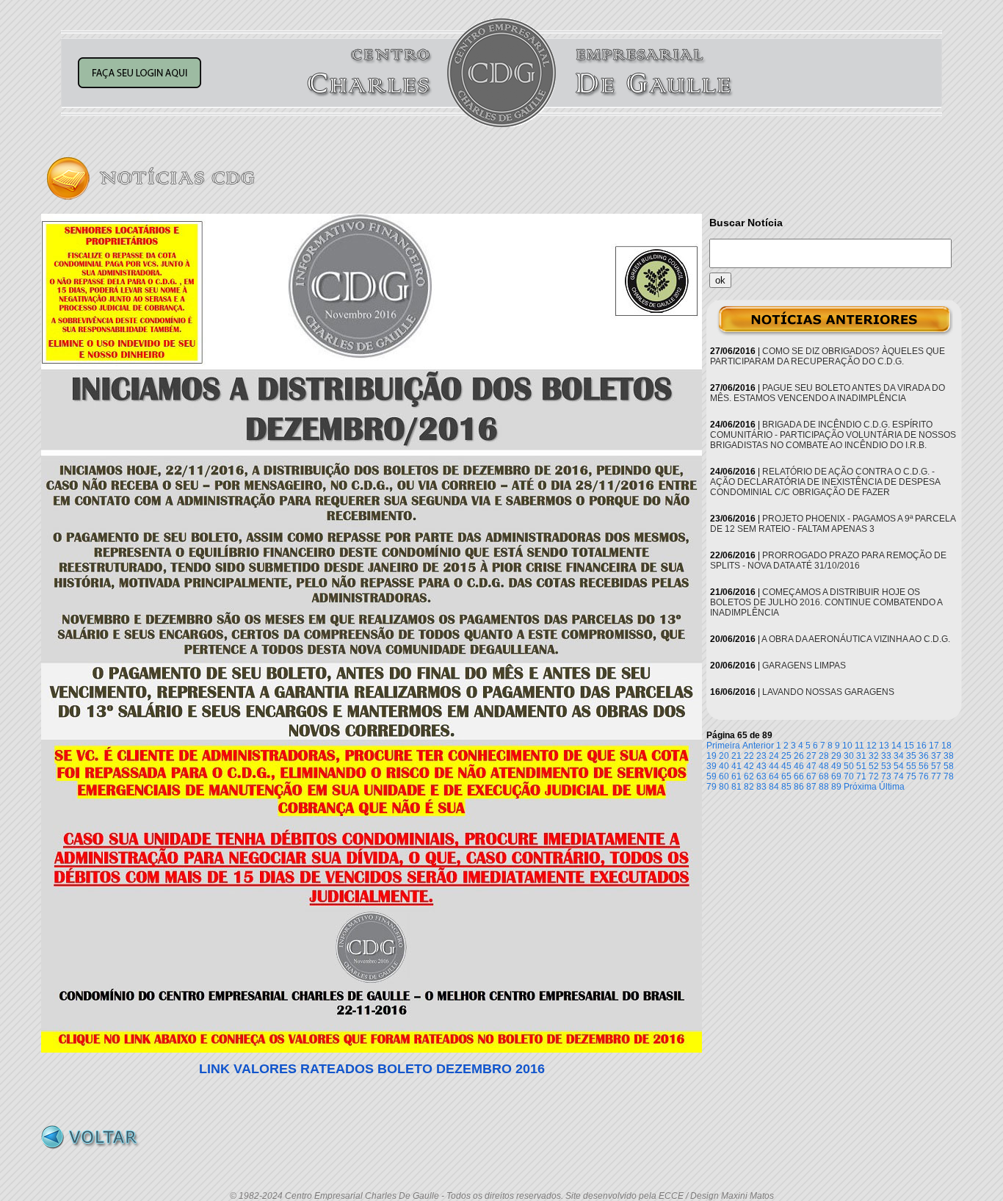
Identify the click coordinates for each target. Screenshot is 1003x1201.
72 (874, 776)
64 (774, 776)
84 (774, 787)
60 (724, 776)
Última (892, 787)
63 (761, 776)
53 (886, 766)
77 (936, 776)
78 (949, 776)
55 (911, 766)
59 (711, 776)
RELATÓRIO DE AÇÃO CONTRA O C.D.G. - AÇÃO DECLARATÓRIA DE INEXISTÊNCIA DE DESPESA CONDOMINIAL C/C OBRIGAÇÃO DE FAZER (825, 481)
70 (849, 776)
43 (761, 766)
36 (924, 756)
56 (924, 766)
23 (761, 756)
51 (861, 766)
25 (786, 756)
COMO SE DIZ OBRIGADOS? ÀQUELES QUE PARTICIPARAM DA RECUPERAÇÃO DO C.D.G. (827, 356)
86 (799, 787)
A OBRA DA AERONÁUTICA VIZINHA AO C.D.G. (855, 639)
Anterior (758, 745)
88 (824, 787)
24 (774, 756)
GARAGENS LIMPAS (804, 665)
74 (899, 776)
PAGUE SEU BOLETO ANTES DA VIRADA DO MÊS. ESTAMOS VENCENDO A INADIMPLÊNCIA (827, 393)
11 (859, 745)
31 (861, 756)
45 (786, 766)
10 (847, 745)
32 (874, 756)
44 (774, 766)
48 (824, 766)
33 (886, 756)
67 (811, 776)
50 (849, 766)
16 (921, 745)
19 (711, 756)
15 (909, 745)
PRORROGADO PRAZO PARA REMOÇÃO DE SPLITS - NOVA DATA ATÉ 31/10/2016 (828, 560)
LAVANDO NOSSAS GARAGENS (828, 692)
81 (736, 787)
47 (811, 766)
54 (899, 766)
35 (911, 756)
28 (824, 756)
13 (884, 745)
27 (811, 756)
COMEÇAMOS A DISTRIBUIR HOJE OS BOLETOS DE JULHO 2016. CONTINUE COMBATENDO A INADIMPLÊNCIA (826, 602)
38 (949, 756)
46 (799, 766)
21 (736, 756)
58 (949, 766)
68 (824, 776)
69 (836, 776)
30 (849, 756)
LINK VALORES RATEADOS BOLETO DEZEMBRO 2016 (372, 1068)
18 (946, 745)
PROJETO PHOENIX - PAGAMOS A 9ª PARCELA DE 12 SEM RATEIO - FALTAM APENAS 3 (832, 523)
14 (896, 745)
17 (934, 745)
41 (736, 766)
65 (786, 776)
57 (936, 766)
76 (924, 776)
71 (861, 776)
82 (749, 787)
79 (711, 787)
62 (749, 776)
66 (799, 776)
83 (761, 787)
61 (736, 776)
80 (724, 787)
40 (724, 766)
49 (836, 766)
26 (799, 756)
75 (911, 776)
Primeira (723, 745)
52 (874, 766)
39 (711, 766)
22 (749, 756)
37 (936, 756)
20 (724, 756)
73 (886, 776)
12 (871, 745)
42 (749, 766)
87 (811, 787)
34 (899, 756)
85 (786, 787)
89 (836, 787)
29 (836, 756)
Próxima (860, 787)
